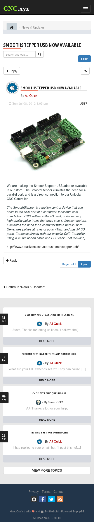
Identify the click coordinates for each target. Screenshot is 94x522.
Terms (46, 491)
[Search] (39, 54)
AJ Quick (31, 95)
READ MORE (47, 341)
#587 (83, 103)
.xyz (16, 8)
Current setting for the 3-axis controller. (49, 354)
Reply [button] (13, 71)
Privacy (34, 491)
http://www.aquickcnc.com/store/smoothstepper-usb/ (43, 246)
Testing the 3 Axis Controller (49, 432)
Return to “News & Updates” (25, 287)
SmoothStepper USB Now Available (42, 45)
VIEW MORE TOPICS (47, 470)
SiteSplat (53, 511)
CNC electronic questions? (49, 393)
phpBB (80, 511)
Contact (59, 491)
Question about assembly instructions (49, 314)
